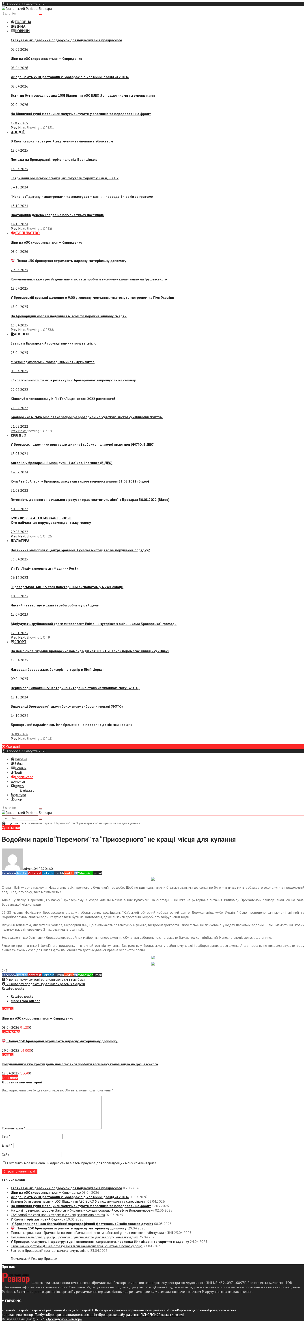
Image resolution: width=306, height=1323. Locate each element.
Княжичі (177, 1314)
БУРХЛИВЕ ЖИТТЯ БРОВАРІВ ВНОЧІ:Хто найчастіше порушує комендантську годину (51, 520)
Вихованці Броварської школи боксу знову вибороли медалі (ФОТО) (67, 706)
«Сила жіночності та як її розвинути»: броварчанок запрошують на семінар (73, 380)
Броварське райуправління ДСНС (124, 1314)
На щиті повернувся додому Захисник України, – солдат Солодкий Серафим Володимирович (82, 1210)
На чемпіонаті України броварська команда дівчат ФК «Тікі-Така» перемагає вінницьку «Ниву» (90, 651)
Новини (7, 1009)
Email (7, 1145)
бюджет (165, 1314)
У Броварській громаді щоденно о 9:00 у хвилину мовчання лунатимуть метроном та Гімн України (92, 297)
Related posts (22, 996)
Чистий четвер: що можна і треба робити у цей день (55, 605)
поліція (94, 1314)
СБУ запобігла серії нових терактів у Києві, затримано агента (58, 1214)
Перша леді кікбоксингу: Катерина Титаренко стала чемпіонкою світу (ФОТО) (75, 688)
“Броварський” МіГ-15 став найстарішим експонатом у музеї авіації (67, 587)
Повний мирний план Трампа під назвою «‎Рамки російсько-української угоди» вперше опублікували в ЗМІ (92, 1232)
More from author (25, 1001)
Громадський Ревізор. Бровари (34, 1258)
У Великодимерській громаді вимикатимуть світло (53, 361)
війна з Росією (166, 1310)
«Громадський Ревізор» (64, 1319)
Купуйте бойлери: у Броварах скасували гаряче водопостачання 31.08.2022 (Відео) (80, 481)
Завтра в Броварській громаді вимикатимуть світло (53, 343)
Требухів (41, 1314)
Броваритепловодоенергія (68, 1314)
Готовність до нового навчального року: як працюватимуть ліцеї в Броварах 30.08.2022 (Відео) (90, 499)
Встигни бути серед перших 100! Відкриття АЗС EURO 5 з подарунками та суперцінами (84, 95)
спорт (30, 1314)
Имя (6, 1136)
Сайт (5, 1154)
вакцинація (17, 1314)
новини (7, 1310)
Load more (10, 1077)
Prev (14, 127)
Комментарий (13, 1128)
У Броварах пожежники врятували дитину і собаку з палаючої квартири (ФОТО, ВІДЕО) (83, 444)
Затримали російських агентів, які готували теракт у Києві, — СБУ (65, 178)
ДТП (92, 1310)
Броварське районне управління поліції (125, 1310)
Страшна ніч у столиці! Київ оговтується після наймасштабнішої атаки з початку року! (76, 1246)
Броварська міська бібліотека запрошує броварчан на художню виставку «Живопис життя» (87, 417)
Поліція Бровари (76, 1310)
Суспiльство (17, 823)
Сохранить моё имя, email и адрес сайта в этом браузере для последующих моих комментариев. (82, 1163)
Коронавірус (186, 1310)
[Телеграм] (153, 879)
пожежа (202, 1310)
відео (59, 1310)
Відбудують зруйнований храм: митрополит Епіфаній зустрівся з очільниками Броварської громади (94, 623)
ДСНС (154, 1314)
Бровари (19, 1310)
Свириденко (46, 58)
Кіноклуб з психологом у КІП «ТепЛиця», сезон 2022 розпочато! (63, 398)
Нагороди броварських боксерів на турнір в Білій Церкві (57, 669)
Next (22, 127)
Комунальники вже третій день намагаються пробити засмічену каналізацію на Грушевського (89, 279)
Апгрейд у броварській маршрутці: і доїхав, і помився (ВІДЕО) (61, 462)
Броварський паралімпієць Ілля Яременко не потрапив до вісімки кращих (71, 724)
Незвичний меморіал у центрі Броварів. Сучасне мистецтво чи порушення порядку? (80, 550)
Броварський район (40, 1310)
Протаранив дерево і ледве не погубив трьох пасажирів (57, 215)
